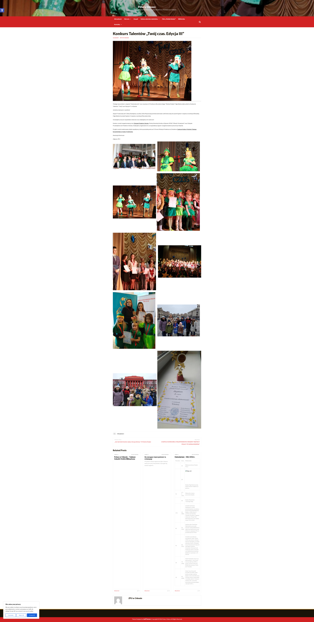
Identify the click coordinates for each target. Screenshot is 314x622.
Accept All (32, 615)
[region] (21, 610)
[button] (2, 10)
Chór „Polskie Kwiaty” (169, 19)
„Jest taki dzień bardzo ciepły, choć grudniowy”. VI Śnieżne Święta (132, 442)
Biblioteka (181, 19)
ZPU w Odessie (124, 37)
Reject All (21, 615)
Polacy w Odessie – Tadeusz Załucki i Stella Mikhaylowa (125, 458)
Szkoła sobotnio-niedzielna (149, 19)
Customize (10, 615)
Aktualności (118, 19)
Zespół (136, 19)
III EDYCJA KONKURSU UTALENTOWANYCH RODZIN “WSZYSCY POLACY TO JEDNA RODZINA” (180, 443)
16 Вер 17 (146, 454)
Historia (126, 19)
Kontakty (117, 24)
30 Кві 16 (176, 454)
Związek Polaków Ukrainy (141, 123)
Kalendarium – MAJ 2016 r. (185, 457)
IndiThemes (147, 619)
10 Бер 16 (116, 454)
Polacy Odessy (147, 6)
